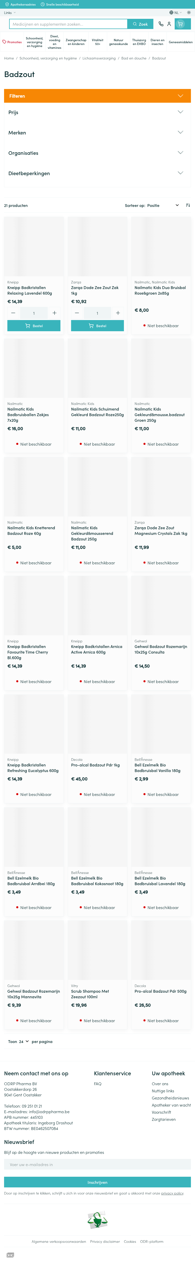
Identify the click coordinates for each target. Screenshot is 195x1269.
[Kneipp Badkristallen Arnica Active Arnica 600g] (97, 605)
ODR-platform (152, 1241)
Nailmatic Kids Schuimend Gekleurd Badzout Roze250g (97, 411)
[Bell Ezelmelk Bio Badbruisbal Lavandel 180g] (161, 837)
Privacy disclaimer (105, 1241)
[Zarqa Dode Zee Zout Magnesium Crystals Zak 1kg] (161, 487)
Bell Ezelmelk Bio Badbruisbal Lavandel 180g (160, 880)
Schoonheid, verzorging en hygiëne (48, 58)
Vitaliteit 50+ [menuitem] (99, 42)
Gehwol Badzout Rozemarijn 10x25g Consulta (161, 649)
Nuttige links (163, 1090)
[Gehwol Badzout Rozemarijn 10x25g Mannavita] (33, 950)
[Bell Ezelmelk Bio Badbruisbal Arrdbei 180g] (33, 837)
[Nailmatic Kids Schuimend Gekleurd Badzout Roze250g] (97, 368)
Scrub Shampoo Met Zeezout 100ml (90, 993)
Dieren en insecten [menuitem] (159, 42)
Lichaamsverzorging (99, 58)
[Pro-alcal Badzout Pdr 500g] (161, 950)
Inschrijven (97, 1182)
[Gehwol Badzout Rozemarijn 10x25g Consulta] (161, 605)
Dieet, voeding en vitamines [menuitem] (55, 42)
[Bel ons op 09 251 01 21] (161, 23)
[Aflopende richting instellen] (188, 205)
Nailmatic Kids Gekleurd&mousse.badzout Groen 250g (160, 414)
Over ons (160, 1083)
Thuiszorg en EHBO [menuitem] (140, 42)
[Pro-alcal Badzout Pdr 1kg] (97, 724)
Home (9, 58)
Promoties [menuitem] (14, 42)
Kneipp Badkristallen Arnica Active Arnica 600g (96, 649)
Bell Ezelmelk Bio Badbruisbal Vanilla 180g (158, 767)
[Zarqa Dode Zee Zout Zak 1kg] (97, 246)
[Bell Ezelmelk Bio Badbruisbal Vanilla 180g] (161, 724)
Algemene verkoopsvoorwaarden (59, 1241)
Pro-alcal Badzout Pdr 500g (161, 991)
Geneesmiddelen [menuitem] (182, 43)
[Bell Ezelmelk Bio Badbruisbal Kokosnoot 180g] (97, 837)
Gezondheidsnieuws (170, 1097)
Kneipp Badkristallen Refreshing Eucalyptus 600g (33, 767)
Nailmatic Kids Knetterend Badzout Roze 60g (31, 530)
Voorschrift (161, 1112)
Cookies (130, 1241)
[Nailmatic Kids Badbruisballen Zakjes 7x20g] (33, 368)
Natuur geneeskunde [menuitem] (119, 42)
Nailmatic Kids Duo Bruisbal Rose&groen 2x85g (160, 290)
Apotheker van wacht (171, 1105)
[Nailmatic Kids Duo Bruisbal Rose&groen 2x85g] (161, 246)
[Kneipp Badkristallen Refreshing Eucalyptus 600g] (33, 724)
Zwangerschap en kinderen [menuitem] (77, 42)
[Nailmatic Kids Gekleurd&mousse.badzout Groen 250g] (161, 368)
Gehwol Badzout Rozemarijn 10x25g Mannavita (33, 993)
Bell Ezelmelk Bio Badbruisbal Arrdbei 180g (31, 880)
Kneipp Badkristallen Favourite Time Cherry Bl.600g (27, 651)
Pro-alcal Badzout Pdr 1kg (95, 764)
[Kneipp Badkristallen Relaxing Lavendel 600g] (33, 246)
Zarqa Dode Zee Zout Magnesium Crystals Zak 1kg (161, 530)
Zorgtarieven (164, 1119)
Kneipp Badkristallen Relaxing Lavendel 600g (29, 290)
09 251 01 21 (32, 1106)
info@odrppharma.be (49, 1111)
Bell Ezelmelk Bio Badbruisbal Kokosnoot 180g (97, 880)
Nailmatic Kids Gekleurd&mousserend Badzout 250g (92, 533)
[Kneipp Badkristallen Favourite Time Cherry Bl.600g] (33, 605)
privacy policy (172, 1193)
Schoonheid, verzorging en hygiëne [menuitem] (35, 42)
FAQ (98, 1083)
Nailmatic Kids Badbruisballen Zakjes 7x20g (28, 414)
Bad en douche (134, 58)
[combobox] (68, 24)
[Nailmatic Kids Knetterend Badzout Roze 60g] (33, 487)
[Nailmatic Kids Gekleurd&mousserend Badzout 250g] (97, 487)
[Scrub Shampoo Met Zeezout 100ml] (97, 950)
